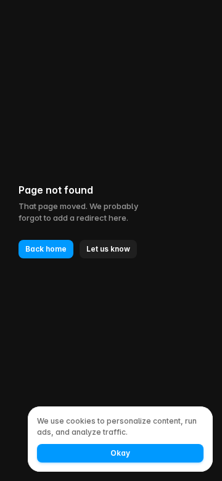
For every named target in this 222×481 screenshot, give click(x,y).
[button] (45, 249)
